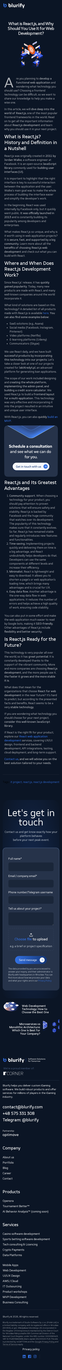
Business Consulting (15, 1302)
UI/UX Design (11, 1275)
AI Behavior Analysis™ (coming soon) (25, 1211)
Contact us (11, 759)
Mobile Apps (10, 1265)
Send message (28, 960)
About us (8, 1157)
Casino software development (21, 1233)
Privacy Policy (44, 980)
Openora (8, 1200)
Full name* (15, 858)
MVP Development (14, 1297)
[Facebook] (30, 1356)
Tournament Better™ (16, 1206)
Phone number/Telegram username (30, 892)
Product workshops (15, 1291)
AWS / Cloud (10, 1281)
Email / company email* (22, 876)
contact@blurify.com (23, 1106)
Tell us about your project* (25, 908)
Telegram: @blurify (21, 1119)
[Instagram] (35, 1356)
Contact (8, 1178)
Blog (5, 1167)
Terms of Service (10, 1344)
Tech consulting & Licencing (20, 1244)
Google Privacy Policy (45, 1341)
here (46, 313)
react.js (27, 782)
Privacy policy (31, 1349)
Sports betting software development (26, 1239)
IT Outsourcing (12, 1286)
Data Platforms (12, 1255)
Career (7, 1173)
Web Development (14, 1270)
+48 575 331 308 (19, 1113)
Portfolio (8, 1162)
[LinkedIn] (24, 1356)
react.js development (46, 782)
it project (16, 782)
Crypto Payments (13, 1249)
